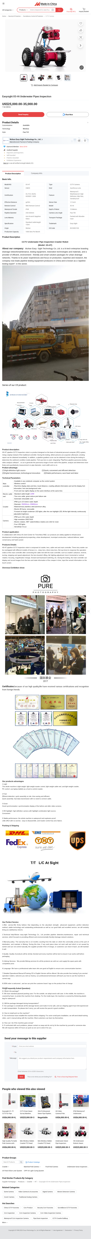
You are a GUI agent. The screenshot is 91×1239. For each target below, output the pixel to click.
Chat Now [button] (69, 115)
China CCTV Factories (11, 1208)
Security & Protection (14, 16)
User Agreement (58, 1230)
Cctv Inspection (9, 1213)
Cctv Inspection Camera (27, 1213)
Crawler (5, 1167)
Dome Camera (9, 1192)
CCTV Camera (50, 16)
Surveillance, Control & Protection (33, 16)
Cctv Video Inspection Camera (50, 1213)
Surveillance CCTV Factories (67, 1208)
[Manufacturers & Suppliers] (45, 4)
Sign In (5, 163)
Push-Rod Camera (52, 1167)
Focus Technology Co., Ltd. (31, 1230)
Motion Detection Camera (66, 1192)
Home (4, 16)
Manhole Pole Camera (31, 1167)
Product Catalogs (33, 1162)
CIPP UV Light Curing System (34, 1171)
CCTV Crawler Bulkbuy (60, 1218)
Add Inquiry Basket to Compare (46, 85)
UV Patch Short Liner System (12, 1171)
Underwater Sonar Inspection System (78, 1167)
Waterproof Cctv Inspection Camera (16, 1218)
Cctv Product (28, 1208)
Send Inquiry (23, 114)
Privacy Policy (78, 1230)
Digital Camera (48, 1192)
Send (21, 1077)
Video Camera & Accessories (28, 1192)
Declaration (68, 1230)
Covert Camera (9, 1197)
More (4, 1222)
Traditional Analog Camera (28, 1197)
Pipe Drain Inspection (40, 1218)
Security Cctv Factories (45, 1208)
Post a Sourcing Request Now (66, 1077)
